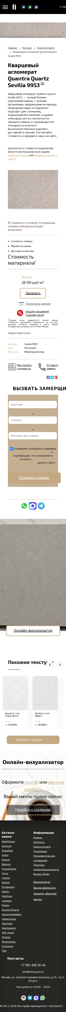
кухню (31, 782)
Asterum (6, 845)
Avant (5, 855)
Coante (6, 877)
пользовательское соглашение (32, 452)
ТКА (4, 950)
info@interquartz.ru (33, 971)
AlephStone (8, 841)
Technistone (9, 941)
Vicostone (7, 946)
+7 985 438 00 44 (33, 965)
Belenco (6, 864)
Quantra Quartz (10, 909)
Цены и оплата (42, 846)
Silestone (7, 923)
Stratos (6, 937)
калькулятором (18, 155)
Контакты (39, 842)
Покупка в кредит (38, 304)
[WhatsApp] (30, 7)
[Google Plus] (56, 377)
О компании (40, 851)
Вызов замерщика (44, 887)
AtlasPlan (7, 850)
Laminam (7, 900)
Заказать (33, 293)
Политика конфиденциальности (46, 867)
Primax (5, 905)
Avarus (6, 859)
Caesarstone (9, 868)
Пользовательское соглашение (44, 858)
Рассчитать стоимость (24, 366)
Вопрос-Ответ (41, 873)
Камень (37, 837)
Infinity (5, 891)
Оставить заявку (53, 366)
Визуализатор (41, 882)
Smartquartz (9, 927)
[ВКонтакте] (48, 377)
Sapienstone (9, 918)
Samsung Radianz (11, 914)
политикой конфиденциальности (28, 460)
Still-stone (8, 932)
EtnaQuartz (8, 886)
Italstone (7, 896)
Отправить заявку (34, 477)
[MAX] (36, 7)
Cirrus (5, 873)
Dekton (6, 882)
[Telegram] (23, 7)
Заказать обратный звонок (44, 896)
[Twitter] (52, 377)
